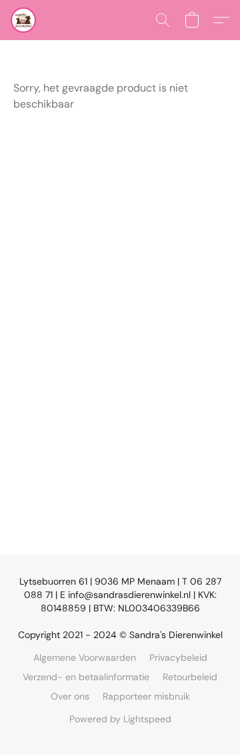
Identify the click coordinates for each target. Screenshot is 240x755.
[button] (24, 20)
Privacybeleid (178, 657)
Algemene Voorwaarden (84, 657)
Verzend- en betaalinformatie (86, 677)
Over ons (70, 696)
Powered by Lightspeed (120, 719)
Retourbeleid (190, 677)
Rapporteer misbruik (146, 696)
